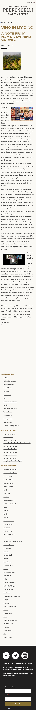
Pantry (5, 610)
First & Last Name (10, 687)
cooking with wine (9, 572)
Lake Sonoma (7, 562)
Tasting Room (7, 412)
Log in (28, 2)
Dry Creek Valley (18, 314)
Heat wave (6, 603)
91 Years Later (8, 437)
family (5, 490)
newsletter (6, 528)
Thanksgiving (7, 415)
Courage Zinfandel (9, 504)
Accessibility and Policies (23, 664)
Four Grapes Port (8, 535)
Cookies (6, 497)
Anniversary (7, 538)
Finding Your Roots (9, 582)
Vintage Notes (7, 419)
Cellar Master (7, 630)
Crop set (6, 627)
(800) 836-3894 (16, 669)
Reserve (5, 511)
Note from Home (8, 385)
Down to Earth (7, 476)
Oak (4, 634)
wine (22, 317)
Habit (5, 579)
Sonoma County (8, 545)
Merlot (5, 517)
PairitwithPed (7, 555)
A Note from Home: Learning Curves (16, 36)
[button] (18, 20)
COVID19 (17, 317)
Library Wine (7, 613)
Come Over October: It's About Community (17, 443)
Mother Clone (7, 637)
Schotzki (6, 552)
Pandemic (10, 317)
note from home (8, 521)
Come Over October (10, 449)
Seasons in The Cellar (10, 408)
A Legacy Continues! (10, 455)
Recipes (5, 600)
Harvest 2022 (7, 531)
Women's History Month (11, 426)
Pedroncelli (8, 314)
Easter (5, 507)
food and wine (8, 483)
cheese (5, 569)
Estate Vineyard (8, 486)
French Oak (7, 548)
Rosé (5, 617)
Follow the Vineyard (9, 381)
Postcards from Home (10, 402)
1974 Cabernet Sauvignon (11, 596)
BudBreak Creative (9, 675)
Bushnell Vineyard (9, 500)
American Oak (8, 589)
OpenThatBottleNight (10, 469)
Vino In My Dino (8, 664)
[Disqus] (18, 350)
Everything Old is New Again (12, 461)
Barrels (5, 558)
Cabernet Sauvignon (10, 620)
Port (4, 398)
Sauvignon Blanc (8, 624)
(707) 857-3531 (7, 669)
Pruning (5, 405)
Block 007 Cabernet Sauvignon (13, 541)
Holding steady (8, 565)
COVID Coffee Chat (9, 606)
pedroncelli (7, 395)
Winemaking (7, 422)
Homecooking (7, 524)
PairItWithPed (7, 388)
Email (6, 695)
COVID (5, 378)
